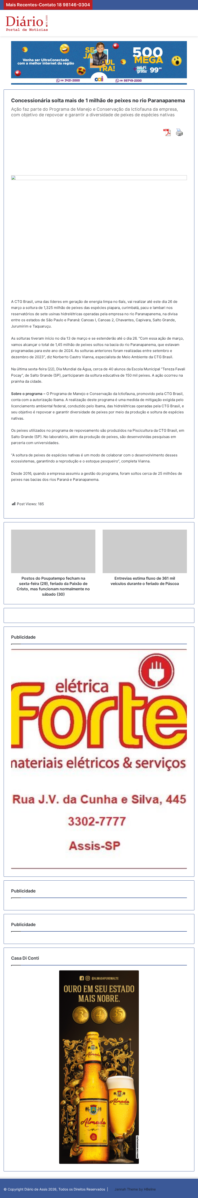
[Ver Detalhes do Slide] (99, 759)
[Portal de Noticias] (27, 23)
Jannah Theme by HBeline (135, 1189)
